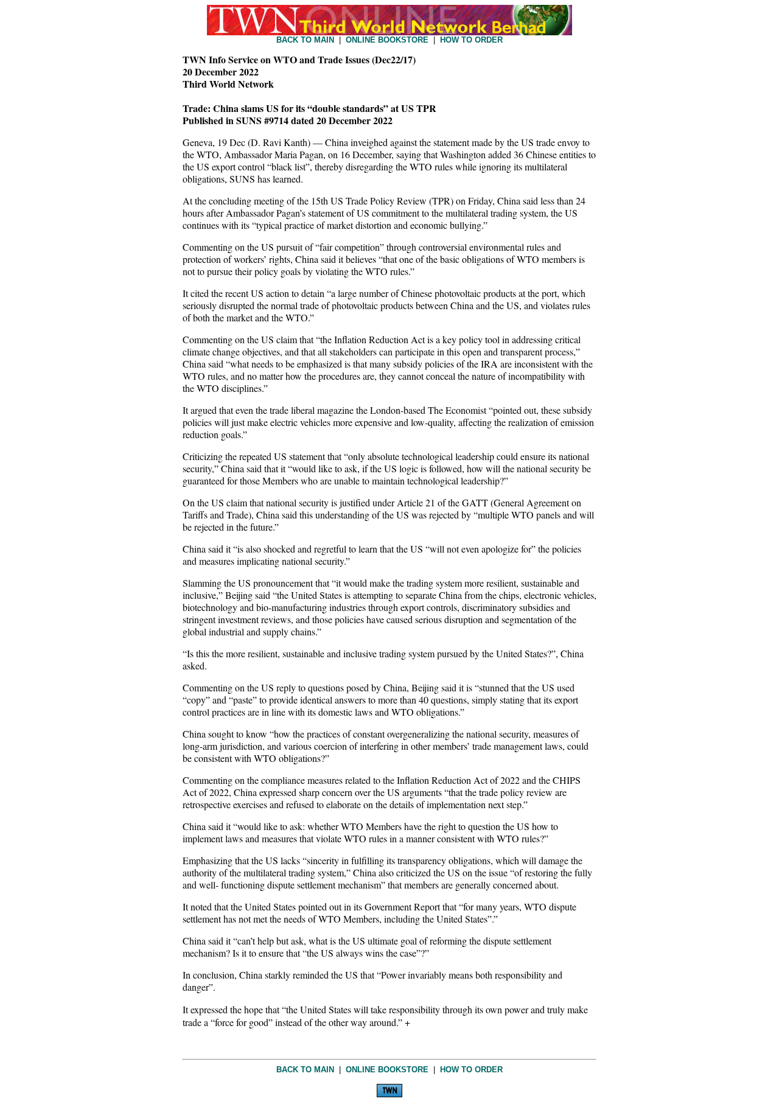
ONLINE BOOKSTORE (387, 39)
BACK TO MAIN (305, 39)
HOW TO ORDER (471, 39)
